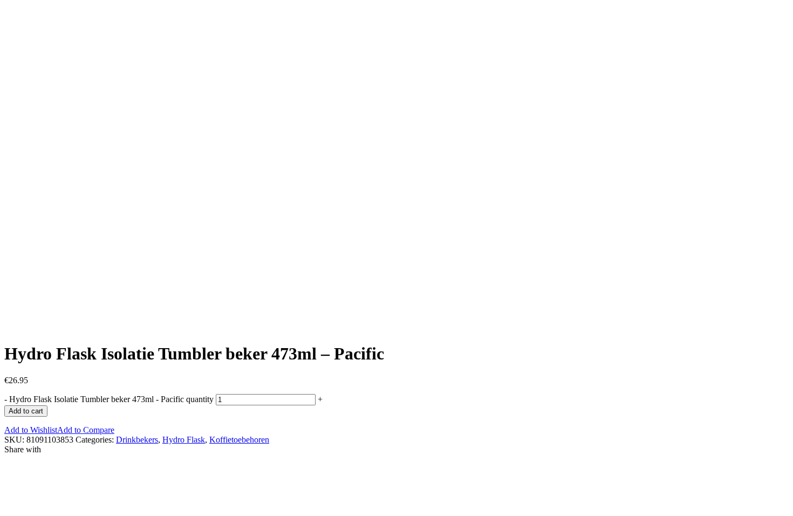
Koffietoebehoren (239, 439)
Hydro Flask (183, 439)
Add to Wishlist (30, 429)
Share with (22, 449)
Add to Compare (85, 429)
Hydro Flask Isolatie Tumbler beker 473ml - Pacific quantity (111, 399)
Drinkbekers (137, 439)
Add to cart (26, 411)
